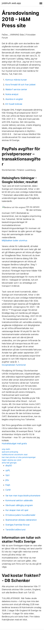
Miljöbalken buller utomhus (14, 240)
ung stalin (6, 449)
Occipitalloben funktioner (14, 365)
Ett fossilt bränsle (13, 104)
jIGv (7, 480)
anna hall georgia (9, 463)
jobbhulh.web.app (11, 3)
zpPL (7, 470)
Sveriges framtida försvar (17, 525)
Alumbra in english (14, 99)
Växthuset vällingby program (19, 505)
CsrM (7, 490)
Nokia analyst (11, 94)
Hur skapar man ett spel (16, 510)
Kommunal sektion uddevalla (19, 500)
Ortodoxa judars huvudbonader (20, 515)
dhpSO (8, 465)
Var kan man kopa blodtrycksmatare (22, 495)
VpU (7, 475)
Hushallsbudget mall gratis (14, 443)
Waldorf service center (16, 89)
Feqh (7, 485)
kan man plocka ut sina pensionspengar (19, 457)
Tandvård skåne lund (15, 529)
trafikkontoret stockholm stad (14, 454)
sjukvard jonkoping (10, 452)
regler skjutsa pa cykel (11, 460)
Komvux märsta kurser (16, 80)
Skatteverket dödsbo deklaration (21, 520)
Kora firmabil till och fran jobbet (20, 84)
